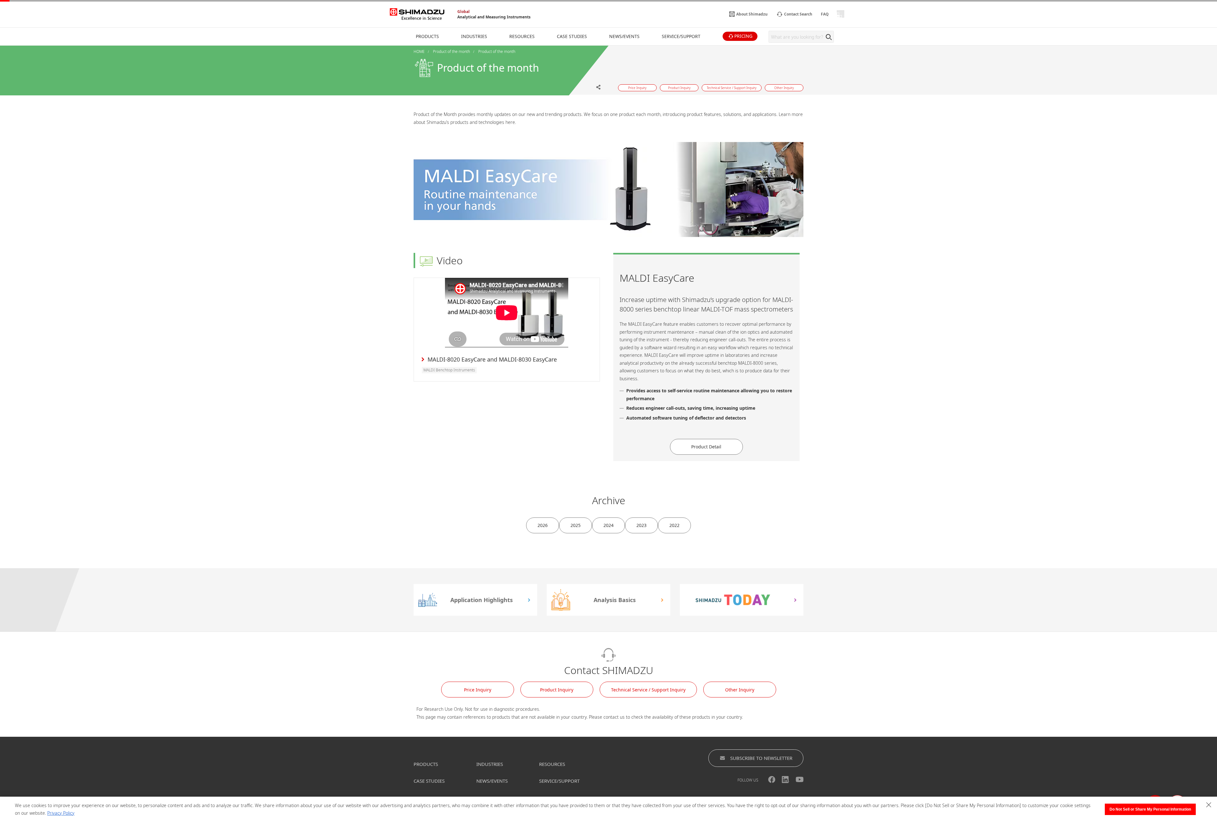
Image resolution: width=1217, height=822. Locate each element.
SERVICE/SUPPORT (559, 781)
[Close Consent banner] (1208, 805)
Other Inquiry (739, 690)
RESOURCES (552, 764)
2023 (641, 525)
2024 (608, 525)
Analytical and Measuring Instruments (494, 17)
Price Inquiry (477, 690)
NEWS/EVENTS (492, 781)
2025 (575, 525)
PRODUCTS (426, 764)
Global (463, 11)
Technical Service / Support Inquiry (648, 690)
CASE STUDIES (429, 781)
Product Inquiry (556, 690)
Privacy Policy (60, 813)
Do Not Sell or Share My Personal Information (1150, 809)
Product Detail (706, 447)
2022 (674, 525)
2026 (543, 525)
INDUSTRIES (489, 764)
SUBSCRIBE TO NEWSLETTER (761, 758)
